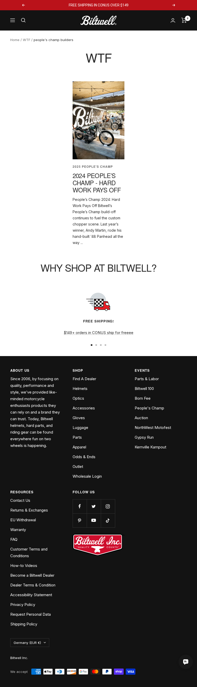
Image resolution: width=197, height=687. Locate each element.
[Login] (173, 20)
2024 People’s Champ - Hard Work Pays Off (97, 182)
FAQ (13, 539)
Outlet (78, 466)
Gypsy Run (144, 437)
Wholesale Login (87, 476)
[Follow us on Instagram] (108, 506)
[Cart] (184, 20)
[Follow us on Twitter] (94, 506)
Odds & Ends (84, 456)
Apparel (79, 447)
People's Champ (149, 408)
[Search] (23, 20)
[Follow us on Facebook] (80, 506)
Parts (77, 437)
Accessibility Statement (31, 594)
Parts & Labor (147, 378)
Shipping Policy (23, 624)
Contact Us (20, 500)
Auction (141, 417)
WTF (26, 40)
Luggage (80, 427)
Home (14, 40)
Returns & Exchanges (29, 510)
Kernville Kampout (150, 447)
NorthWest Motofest (153, 427)
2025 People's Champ (93, 166)
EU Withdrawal (23, 519)
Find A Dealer (84, 378)
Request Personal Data (30, 614)
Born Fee (143, 398)
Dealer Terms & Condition (32, 585)
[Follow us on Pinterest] (80, 520)
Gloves (79, 417)
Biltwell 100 (144, 388)
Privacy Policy (22, 604)
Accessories (84, 408)
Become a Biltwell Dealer (32, 575)
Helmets (80, 388)
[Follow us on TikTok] (108, 520)
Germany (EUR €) (27, 643)
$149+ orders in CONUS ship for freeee (98, 332)
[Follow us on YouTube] (94, 520)
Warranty (18, 529)
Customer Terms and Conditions (28, 552)
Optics (78, 398)
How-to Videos (23, 565)
